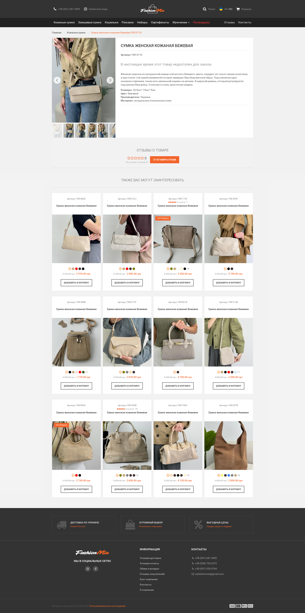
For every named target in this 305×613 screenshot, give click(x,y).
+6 (188, 269)
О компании (147, 589)
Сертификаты (160, 22)
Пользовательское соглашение (107, 606)
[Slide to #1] (57, 131)
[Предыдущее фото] (57, 80)
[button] (209, 9)
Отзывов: (182, 202)
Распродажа (201, 22)
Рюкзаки (128, 22)
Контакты (244, 22)
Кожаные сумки (64, 22)
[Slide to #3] (91, 131)
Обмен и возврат (149, 568)
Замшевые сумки (89, 22)
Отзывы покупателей (152, 574)
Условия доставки (150, 558)
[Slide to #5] (114, 131)
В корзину (76, 282)
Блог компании (148, 579)
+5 (188, 475)
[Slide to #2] (80, 131)
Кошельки (111, 22)
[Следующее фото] (110, 80)
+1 (86, 372)
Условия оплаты (149, 563)
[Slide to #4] (103, 131)
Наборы (142, 22)
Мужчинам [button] (180, 22)
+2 (137, 475)
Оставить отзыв (166, 159)
